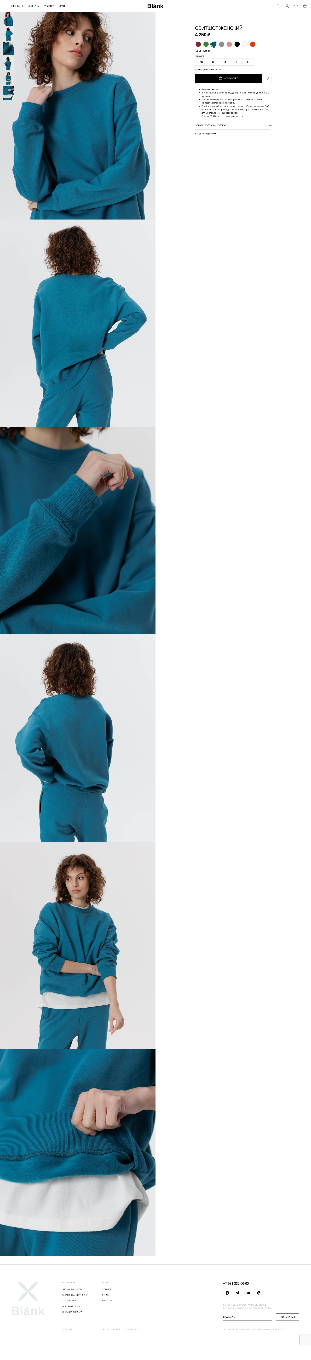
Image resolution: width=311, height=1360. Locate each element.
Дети (62, 6)
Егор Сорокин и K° (132, 1329)
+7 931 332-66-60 (236, 1283)
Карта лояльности (72, 1289)
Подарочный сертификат (75, 1295)
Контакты (107, 1300)
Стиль (105, 1295)
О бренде (106, 1289)
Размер (200, 56)
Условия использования (236, 1329)
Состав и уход (69, 1300)
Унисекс (49, 6)
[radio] (198, 44)
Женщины (17, 6)
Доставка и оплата (72, 1312)
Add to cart (231, 78)
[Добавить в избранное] (267, 78)
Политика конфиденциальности (269, 1329)
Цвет (198, 50)
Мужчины (33, 6)
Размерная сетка (71, 1306)
